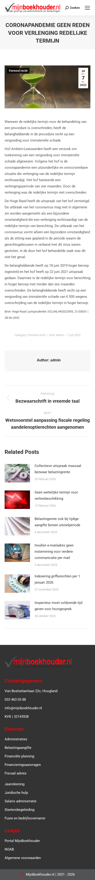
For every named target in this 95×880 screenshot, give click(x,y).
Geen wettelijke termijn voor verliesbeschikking (56, 495)
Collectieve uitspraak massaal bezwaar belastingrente (58, 469)
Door (56, 335)
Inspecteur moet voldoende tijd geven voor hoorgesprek (58, 606)
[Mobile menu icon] (87, 8)
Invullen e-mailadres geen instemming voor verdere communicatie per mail (54, 551)
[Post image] (17, 473)
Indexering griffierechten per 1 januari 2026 (57, 579)
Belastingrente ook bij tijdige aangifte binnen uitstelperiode (57, 522)
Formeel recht (18, 70)
